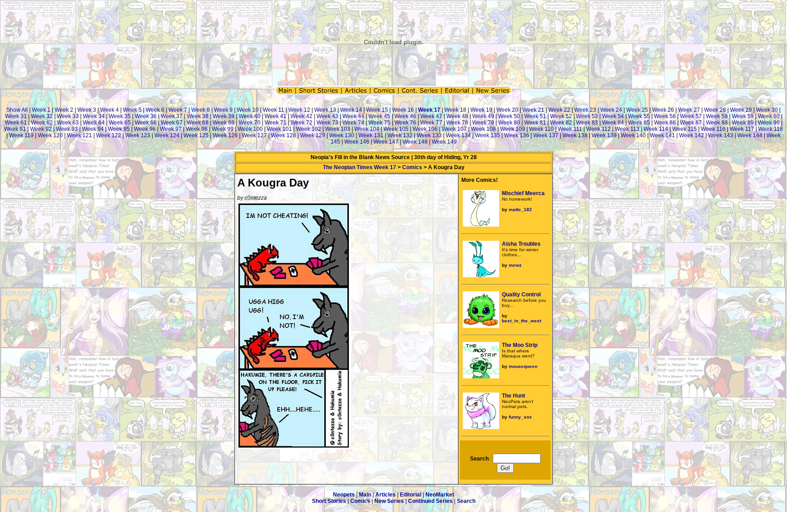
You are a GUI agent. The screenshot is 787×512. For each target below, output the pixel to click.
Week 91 (15, 129)
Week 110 (541, 129)
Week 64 (94, 122)
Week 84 (613, 122)
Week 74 (353, 122)
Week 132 (400, 135)
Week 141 (662, 135)
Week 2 (64, 110)
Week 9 (223, 110)
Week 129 (312, 135)
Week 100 (250, 129)
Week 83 (587, 122)
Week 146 (356, 142)
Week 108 (483, 129)
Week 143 (720, 135)
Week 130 (341, 135)
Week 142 (691, 135)
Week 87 (691, 122)
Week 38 (198, 116)
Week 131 (370, 135)
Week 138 (575, 135)
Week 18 (455, 110)
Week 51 (535, 116)
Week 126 (225, 135)
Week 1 (41, 110)
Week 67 (172, 122)
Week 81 (535, 122)
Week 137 (545, 135)
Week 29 (741, 110)
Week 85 (639, 122)
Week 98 (197, 129)
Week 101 (279, 129)
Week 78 (457, 122)
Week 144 (749, 135)
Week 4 (109, 110)
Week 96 (145, 129)
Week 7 (178, 110)
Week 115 (684, 129)
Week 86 (665, 122)
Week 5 (132, 110)
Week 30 (767, 110)
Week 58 (717, 116)
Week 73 (327, 122)
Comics (412, 167)
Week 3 (86, 110)
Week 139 (604, 135)
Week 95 (119, 129)
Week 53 (587, 116)
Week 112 (598, 129)
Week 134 (458, 135)
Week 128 (283, 135)
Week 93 (67, 129)
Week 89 (743, 122)
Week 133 (429, 135)
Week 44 (353, 116)
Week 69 (224, 122)
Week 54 (613, 116)
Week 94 (93, 129)
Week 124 (166, 135)
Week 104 (366, 129)
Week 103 (337, 129)
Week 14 (351, 110)
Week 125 (196, 135)
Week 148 (415, 142)
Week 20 (507, 110)
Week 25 (637, 110)
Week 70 (250, 122)
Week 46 (405, 116)
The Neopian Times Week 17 (359, 167)
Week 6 (155, 110)
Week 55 (639, 116)
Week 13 (325, 110)
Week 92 (41, 129)
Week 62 (42, 122)
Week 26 (663, 110)
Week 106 (425, 129)
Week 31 (16, 116)
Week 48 (457, 116)
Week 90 (769, 122)
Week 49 (483, 116)
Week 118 (770, 129)
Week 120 (50, 135)
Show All (17, 110)
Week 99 (223, 129)
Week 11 (273, 110)
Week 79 (483, 122)
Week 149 (444, 142)
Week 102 (308, 129)
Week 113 (627, 129)
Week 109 (512, 129)
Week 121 (79, 135)
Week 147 (386, 142)
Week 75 (379, 122)
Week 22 (559, 110)
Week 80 (509, 122)
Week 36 (146, 116)
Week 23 (585, 110)
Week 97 (171, 129)
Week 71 (275, 122)
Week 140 (633, 135)
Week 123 (137, 135)
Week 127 (254, 135)
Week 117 (742, 129)
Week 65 (120, 122)
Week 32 (42, 116)
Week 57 (691, 116)
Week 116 (713, 129)
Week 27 (689, 110)
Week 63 (68, 122)
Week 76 (405, 122)
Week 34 (94, 116)
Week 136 (516, 135)
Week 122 (108, 135)
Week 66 (146, 122)
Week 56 (665, 116)
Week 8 (200, 110)
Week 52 (561, 116)
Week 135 (487, 135)
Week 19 (481, 110)
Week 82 (561, 122)
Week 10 (248, 110)
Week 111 (570, 129)
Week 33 (68, 116)
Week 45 (379, 116)
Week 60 (769, 116)
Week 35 (120, 116)
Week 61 (16, 122)
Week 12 (299, 110)
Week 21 (533, 110)
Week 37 (172, 116)
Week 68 (198, 122)
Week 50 (509, 116)
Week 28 (715, 110)
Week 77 (431, 122)
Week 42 (301, 116)
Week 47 (431, 116)
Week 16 (403, 110)
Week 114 (656, 129)
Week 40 (250, 116)
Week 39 (224, 116)
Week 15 (377, 110)
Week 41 (275, 116)
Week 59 (743, 116)
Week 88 (717, 122)
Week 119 (21, 135)
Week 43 (327, 116)
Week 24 (611, 110)
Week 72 (301, 122)
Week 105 (396, 129)
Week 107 (454, 129)
